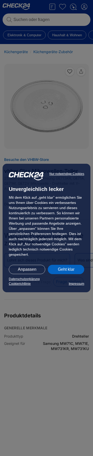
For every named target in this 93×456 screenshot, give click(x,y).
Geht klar (66, 269)
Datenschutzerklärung (24, 279)
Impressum (76, 284)
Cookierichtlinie (20, 284)
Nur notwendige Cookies (66, 174)
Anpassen (27, 269)
